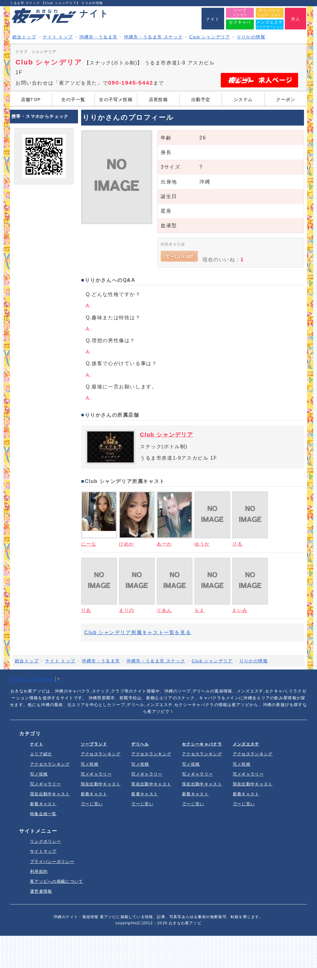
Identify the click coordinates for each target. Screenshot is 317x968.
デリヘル (140, 744)
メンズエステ (246, 744)
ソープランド (94, 744)
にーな (88, 543)
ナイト (36, 744)
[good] (179, 256)
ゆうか (202, 543)
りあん (164, 610)
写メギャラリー (45, 784)
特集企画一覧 (43, 813)
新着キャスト (43, 804)
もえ (199, 610)
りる (237, 543)
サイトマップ (43, 851)
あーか (164, 543)
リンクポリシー (45, 841)
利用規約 (39, 871)
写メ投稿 (39, 774)
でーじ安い (92, 804)
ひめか (126, 543)
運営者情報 (41, 891)
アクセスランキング (50, 764)
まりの (126, 610)
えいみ (239, 610)
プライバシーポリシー (52, 861)
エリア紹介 (41, 754)
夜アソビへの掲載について (56, 881)
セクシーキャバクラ (202, 744)
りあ (86, 610)
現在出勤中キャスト (50, 794)
